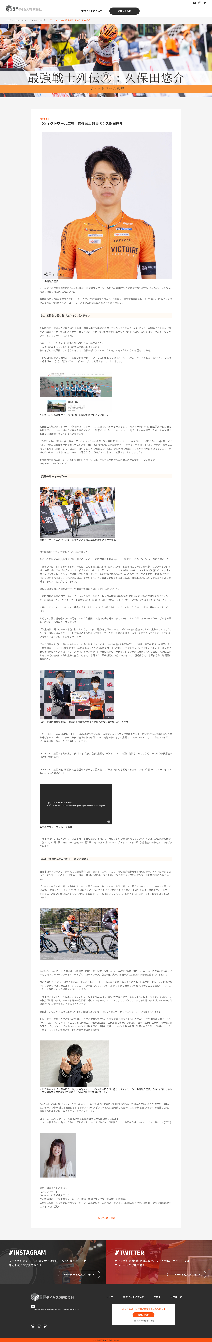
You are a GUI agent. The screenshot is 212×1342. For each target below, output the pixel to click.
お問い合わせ (124, 11)
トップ (109, 1297)
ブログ (8, 20)
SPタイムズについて (91, 11)
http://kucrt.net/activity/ (53, 463)
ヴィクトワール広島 (37, 20)
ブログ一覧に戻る (106, 1218)
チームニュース (20, 20)
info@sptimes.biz (145, 1320)
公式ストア (176, 1297)
